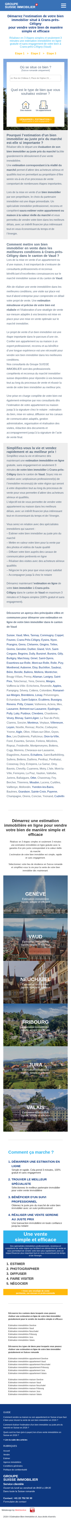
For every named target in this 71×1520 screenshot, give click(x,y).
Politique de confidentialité (15, 1470)
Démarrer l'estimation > (35, 120)
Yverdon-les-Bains (42, 787)
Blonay (19, 718)
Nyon (54, 639)
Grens (22, 644)
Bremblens (27, 695)
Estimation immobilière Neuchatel (23, 1331)
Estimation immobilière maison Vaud (24, 1382)
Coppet (59, 635)
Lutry (16, 713)
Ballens (28, 672)
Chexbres (37, 713)
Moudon (34, 782)
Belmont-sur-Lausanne (33, 708)
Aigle (19, 731)
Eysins (45, 639)
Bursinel (41, 653)
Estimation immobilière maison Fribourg (26, 1388)
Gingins (44, 644)
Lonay (38, 695)
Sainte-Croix (38, 791)
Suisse (11, 635)
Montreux (32, 722)
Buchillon (44, 667)
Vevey (10, 718)
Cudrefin (59, 796)
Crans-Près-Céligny (28, 639)
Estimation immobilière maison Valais (25, 1394)
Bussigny (56, 699)
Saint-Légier (31, 718)
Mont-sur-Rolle (40, 662)
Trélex (53, 644)
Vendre (6, 1454)
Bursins (51, 653)
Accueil (6, 1451)
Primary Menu (63, 6)
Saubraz (56, 667)
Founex (11, 639)
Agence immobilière (12, 1462)
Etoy (34, 667)
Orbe (33, 777)
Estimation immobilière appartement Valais (27, 1373)
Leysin (10, 727)
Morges (50, 681)
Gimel (34, 658)
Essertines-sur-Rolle (19, 662)
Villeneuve (56, 722)
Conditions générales (13, 1466)
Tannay (34, 635)
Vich (48, 649)
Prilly (20, 704)
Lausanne (12, 708)
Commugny (46, 635)
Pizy (60, 662)
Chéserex (32, 644)
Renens (11, 704)
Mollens (38, 672)
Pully (9, 713)
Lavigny (48, 676)
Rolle (54, 662)
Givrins (11, 649)
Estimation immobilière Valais (21, 1340)
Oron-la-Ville (51, 736)
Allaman (37, 676)
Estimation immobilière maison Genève (25, 1379)
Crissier (28, 704)
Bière (10, 672)
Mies (26, 635)
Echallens (36, 754)
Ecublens (44, 699)
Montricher (51, 672)
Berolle (18, 672)
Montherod (13, 667)
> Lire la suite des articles (15, 1440)
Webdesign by (14, 1510)
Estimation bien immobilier (21, 5)
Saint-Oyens (46, 658)
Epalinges (54, 708)
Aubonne (25, 667)
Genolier (21, 649)
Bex (9, 736)
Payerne (52, 791)
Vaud (19, 635)
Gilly (60, 653)
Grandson (24, 791)
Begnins (23, 653)
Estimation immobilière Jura (20, 1337)
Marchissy (23, 658)
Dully (32, 653)
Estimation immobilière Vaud (21, 1328)
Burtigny (11, 658)
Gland (40, 649)
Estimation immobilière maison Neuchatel (27, 1385)
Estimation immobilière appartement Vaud (27, 1361)
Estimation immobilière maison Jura (24, 1391)
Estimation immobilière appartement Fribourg (28, 1367)
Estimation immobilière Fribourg (22, 1334)
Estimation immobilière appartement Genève (28, 1358)
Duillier (31, 649)
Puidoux (25, 713)
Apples (57, 685)
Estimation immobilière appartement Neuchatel (29, 1364)
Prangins (12, 644)
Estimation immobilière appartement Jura (26, 1370)
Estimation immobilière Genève (22, 1325)
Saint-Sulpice (29, 699)
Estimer (6, 1458)
